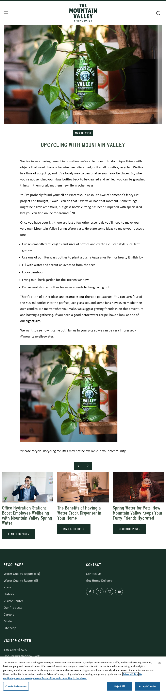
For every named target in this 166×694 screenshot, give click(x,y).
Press (7, 587)
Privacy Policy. (130, 674)
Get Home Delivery (99, 580)
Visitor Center (13, 601)
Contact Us (93, 574)
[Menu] (6, 13)
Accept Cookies (147, 686)
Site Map (10, 628)
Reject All (119, 686)
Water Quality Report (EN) (22, 574)
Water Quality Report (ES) (21, 580)
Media (8, 621)
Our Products (13, 607)
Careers (9, 614)
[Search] (158, 13)
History (9, 594)
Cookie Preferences (16, 686)
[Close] (159, 663)
